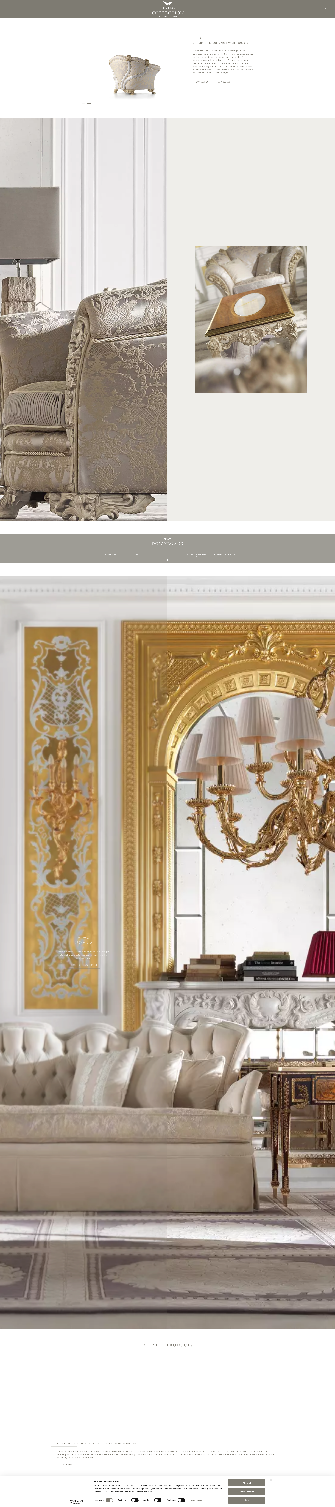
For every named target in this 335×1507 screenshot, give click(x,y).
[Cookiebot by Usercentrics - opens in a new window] (76, 1502)
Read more (88, 1460)
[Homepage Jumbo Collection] (168, 9)
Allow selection (247, 1491)
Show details (196, 1500)
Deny (246, 1500)
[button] (83, 105)
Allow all (247, 1483)
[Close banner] (271, 1480)
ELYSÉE (97, 1417)
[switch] (135, 1500)
